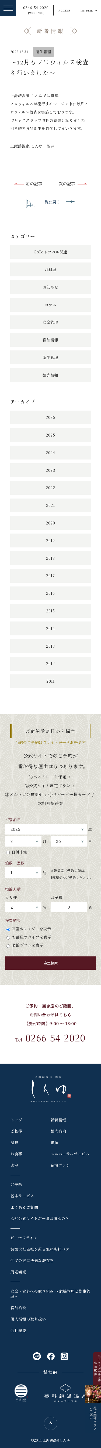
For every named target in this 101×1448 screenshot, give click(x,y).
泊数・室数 (15, 863)
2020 (50, 523)
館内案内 (58, 1131)
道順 (54, 1142)
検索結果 (13, 920)
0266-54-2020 (36, 10)
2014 (50, 628)
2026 (50, 417)
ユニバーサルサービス (70, 1153)
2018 (50, 558)
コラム (51, 304)
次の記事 (67, 183)
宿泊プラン (60, 1165)
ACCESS (64, 10)
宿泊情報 (50, 339)
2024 (50, 452)
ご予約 (16, 1184)
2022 (50, 487)
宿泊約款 (18, 1307)
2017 (50, 575)
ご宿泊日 (13, 819)
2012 (50, 663)
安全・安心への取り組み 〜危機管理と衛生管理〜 (50, 1293)
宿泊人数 (13, 889)
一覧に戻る (50, 201)
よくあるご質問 (24, 1207)
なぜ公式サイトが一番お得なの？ (40, 1218)
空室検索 (51, 963)
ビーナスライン (24, 1237)
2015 (50, 610)
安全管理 (50, 322)
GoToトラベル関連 (50, 251)
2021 (50, 505)
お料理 (51, 269)
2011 (50, 681)
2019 (50, 540)
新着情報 (58, 1119)
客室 (14, 1165)
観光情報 (50, 375)
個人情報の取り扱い (28, 1319)
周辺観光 (18, 1272)
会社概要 (18, 1330)
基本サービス (22, 1195)
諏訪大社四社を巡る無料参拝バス (40, 1249)
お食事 (16, 1153)
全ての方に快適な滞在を (32, 1260)
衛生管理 (43, 51)
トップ (16, 1119)
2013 (50, 646)
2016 (50, 593)
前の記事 (34, 183)
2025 (50, 435)
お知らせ (50, 287)
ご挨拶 (16, 1131)
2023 (50, 470)
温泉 (14, 1142)
